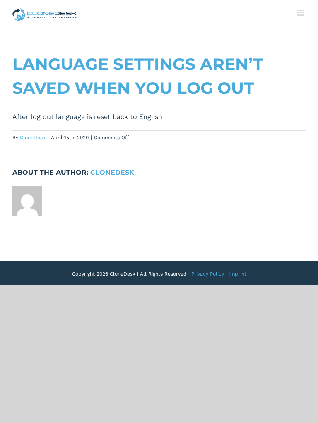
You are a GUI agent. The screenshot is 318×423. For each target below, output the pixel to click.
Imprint (237, 274)
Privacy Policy (207, 274)
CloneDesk (33, 137)
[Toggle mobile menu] (301, 12)
